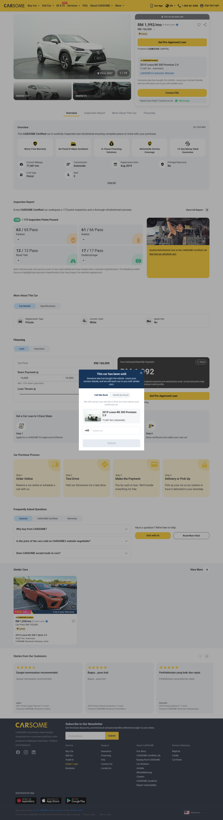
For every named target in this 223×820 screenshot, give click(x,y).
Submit (111, 443)
